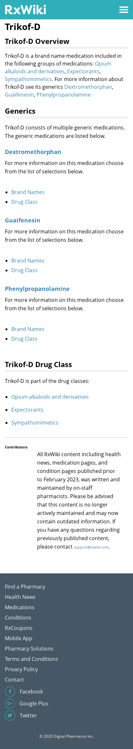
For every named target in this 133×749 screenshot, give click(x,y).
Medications (20, 607)
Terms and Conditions (31, 658)
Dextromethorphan (88, 86)
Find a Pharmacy (25, 586)
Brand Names (28, 192)
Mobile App (18, 638)
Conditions (18, 617)
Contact (14, 679)
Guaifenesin (19, 94)
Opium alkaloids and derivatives (50, 396)
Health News (20, 596)
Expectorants (83, 71)
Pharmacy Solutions (29, 648)
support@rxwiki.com (91, 547)
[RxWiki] (25, 9)
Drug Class (24, 201)
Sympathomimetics (28, 79)
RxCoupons (19, 627)
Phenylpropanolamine (63, 94)
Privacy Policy (21, 669)
